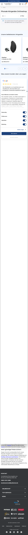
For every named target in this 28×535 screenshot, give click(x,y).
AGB (3, 526)
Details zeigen (20, 129)
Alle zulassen (14, 133)
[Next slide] (25, 68)
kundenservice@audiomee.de (9, 483)
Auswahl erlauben (14, 137)
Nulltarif (9, 445)
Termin (3, 446)
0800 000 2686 (6, 480)
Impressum (17, 526)
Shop (4, 7)
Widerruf (24, 526)
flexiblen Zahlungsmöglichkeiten (9, 456)
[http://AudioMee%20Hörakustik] (8, 4)
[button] (4, 68)
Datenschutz (9, 526)
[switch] (25, 116)
